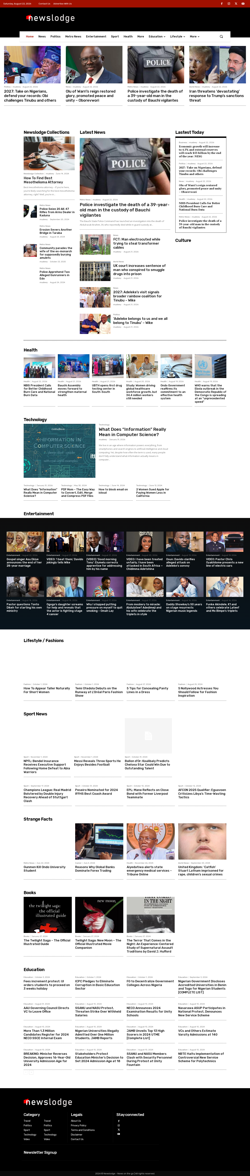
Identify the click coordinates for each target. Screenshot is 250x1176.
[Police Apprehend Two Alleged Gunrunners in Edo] (30, 274)
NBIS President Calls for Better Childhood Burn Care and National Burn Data (199, 206)
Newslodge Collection (34, 174)
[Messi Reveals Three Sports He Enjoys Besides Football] (97, 736)
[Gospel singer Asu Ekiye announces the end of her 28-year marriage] (25, 542)
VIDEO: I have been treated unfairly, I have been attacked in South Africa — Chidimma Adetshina (144, 564)
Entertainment (13, 555)
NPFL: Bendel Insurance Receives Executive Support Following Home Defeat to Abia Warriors (47, 766)
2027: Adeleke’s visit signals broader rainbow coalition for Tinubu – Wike (137, 296)
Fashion (27, 684)
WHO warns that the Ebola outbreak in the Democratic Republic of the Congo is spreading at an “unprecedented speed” (210, 393)
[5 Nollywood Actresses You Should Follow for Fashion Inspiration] (202, 663)
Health (182, 199)
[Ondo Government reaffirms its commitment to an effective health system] (176, 366)
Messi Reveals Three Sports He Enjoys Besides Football (97, 763)
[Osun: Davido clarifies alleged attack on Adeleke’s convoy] (185, 542)
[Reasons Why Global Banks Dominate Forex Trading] (99, 841)
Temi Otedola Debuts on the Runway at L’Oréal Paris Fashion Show (99, 692)
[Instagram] (228, 3)
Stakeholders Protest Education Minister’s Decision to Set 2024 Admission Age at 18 (99, 1057)
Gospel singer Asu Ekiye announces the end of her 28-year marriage (24, 562)
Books (26, 936)
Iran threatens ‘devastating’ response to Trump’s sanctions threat (216, 96)
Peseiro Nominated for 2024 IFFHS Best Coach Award (96, 792)
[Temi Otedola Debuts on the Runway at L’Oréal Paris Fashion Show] (99, 663)
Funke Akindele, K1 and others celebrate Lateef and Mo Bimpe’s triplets (222, 607)
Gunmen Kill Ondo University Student (44, 869)
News (68, 87)
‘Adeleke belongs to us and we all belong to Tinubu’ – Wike (140, 321)
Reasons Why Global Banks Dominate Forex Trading (95, 869)
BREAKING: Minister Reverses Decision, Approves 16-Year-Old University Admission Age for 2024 (47, 1059)
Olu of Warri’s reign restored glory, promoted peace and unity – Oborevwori (90, 96)
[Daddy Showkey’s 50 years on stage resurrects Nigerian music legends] (185, 587)
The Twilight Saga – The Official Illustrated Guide (47, 942)
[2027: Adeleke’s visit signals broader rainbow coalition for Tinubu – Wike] (95, 297)
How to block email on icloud (113, 491)
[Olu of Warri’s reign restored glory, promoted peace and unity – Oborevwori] (94, 64)
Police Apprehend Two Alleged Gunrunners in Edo (55, 275)
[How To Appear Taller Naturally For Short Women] (48, 663)
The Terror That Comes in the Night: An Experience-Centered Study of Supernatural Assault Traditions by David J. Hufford (150, 946)
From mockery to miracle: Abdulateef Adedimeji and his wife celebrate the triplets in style (143, 609)
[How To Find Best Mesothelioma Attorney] (49, 153)
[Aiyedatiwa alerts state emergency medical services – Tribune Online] (151, 841)
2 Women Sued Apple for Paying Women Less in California (152, 493)
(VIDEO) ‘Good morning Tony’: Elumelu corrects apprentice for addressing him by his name (104, 564)
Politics (7, 87)
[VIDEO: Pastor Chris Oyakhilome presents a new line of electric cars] (225, 542)
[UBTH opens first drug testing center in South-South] (108, 366)
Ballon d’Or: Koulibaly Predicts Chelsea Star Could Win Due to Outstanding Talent (147, 764)
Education (28, 977)
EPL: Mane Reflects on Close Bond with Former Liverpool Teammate (148, 793)
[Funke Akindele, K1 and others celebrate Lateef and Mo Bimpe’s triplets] (225, 587)
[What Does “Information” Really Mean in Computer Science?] (59, 451)
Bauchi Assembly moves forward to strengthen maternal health (72, 390)
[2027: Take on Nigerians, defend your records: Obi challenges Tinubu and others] (32, 64)
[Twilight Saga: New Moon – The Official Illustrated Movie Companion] (99, 915)
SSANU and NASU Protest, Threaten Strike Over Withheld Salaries (98, 1011)
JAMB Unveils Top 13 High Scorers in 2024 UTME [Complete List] (145, 1034)
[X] (236, 3)
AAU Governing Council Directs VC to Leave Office (46, 1010)
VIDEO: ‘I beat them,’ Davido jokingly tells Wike (65, 561)
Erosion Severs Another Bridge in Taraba (56, 231)
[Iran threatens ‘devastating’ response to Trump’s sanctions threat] (217, 64)
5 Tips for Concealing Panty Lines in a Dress (147, 690)
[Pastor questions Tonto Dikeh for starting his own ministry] (25, 587)
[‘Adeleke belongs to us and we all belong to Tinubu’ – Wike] (95, 324)
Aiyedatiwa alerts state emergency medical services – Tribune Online (149, 870)
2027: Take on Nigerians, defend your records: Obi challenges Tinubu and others (30, 96)
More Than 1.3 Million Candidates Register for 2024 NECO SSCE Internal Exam (46, 1034)
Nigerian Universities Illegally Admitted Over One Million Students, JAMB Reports (97, 1034)
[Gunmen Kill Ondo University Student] (48, 841)
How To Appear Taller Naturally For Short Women (47, 690)
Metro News (133, 87)
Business (183, 142)
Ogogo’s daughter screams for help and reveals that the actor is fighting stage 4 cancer (65, 609)
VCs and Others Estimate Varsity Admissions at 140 (198, 1032)
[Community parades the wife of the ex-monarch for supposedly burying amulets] (30, 250)
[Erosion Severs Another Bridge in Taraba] (30, 231)
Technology (104, 425)
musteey (17, 87)
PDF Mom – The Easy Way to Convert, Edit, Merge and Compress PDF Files (78, 493)
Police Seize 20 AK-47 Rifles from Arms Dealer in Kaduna (57, 212)
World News (194, 87)
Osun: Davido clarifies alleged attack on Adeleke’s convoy (180, 562)
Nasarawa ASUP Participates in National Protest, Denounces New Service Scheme (201, 1011)
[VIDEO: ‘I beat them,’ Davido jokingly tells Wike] (65, 542)
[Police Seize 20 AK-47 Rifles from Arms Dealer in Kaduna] (30, 211)
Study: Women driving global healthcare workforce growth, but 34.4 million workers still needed (141, 392)
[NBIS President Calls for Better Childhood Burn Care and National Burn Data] (39, 366)
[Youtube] (243, 3)
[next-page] (31, 1072)
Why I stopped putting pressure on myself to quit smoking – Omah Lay (104, 607)
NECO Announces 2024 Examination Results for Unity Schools (149, 1011)
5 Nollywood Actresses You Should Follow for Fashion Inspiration (198, 692)
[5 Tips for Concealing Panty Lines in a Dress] (151, 663)
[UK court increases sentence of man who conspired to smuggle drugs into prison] (95, 271)
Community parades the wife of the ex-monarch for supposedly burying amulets (56, 253)
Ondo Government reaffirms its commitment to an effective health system (173, 392)
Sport (26, 757)
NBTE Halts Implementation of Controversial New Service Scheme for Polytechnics (201, 1057)
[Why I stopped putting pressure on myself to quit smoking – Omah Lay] (105, 587)
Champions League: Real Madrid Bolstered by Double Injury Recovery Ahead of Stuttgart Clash (47, 795)
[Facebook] (222, 3)
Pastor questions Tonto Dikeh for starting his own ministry (24, 607)
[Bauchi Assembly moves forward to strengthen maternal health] (73, 366)
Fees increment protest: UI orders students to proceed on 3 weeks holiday (47, 984)
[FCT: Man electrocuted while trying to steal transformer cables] (95, 244)
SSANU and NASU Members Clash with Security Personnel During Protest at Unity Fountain (149, 1059)
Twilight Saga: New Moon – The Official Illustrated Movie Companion (98, 944)
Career (78, 863)
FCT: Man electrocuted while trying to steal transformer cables (136, 243)
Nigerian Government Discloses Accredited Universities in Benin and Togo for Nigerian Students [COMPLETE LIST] (202, 986)
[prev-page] (26, 1072)
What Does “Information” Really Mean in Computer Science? (132, 432)
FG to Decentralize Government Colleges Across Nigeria (150, 983)
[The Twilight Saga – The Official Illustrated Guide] (48, 915)
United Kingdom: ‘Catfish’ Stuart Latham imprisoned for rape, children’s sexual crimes (201, 870)
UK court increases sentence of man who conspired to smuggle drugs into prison (139, 270)
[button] (221, 36)
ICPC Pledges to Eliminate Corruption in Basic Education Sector (97, 984)
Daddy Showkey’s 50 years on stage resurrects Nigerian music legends (184, 607)
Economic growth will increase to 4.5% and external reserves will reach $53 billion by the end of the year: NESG (200, 151)
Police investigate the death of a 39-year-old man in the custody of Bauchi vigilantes (155, 96)
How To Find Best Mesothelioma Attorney (43, 180)
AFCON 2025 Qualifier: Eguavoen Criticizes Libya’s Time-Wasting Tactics (202, 793)
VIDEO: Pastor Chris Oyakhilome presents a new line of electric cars (224, 562)
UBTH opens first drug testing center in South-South (107, 389)
